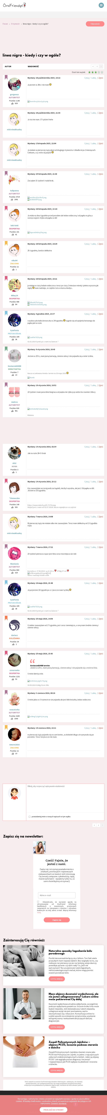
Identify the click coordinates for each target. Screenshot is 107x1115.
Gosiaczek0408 (14, 366)
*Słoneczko (14, 498)
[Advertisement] (53, 39)
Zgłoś (100, 78)
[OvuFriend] (14, 7)
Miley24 (14, 295)
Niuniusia (14, 564)
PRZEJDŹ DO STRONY (53, 1109)
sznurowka (14, 670)
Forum (5, 24)
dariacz (14, 635)
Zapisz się (56, 920)
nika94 (14, 260)
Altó (14, 463)
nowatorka (14, 709)
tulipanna (14, 190)
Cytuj (86, 78)
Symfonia (14, 330)
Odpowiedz (95, 24)
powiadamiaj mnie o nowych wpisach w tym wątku (51, 816)
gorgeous (14, 94)
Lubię (93, 78)
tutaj (39, 912)
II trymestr (15, 24)
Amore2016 (14, 745)
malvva (14, 402)
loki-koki (14, 225)
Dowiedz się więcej (58, 1103)
